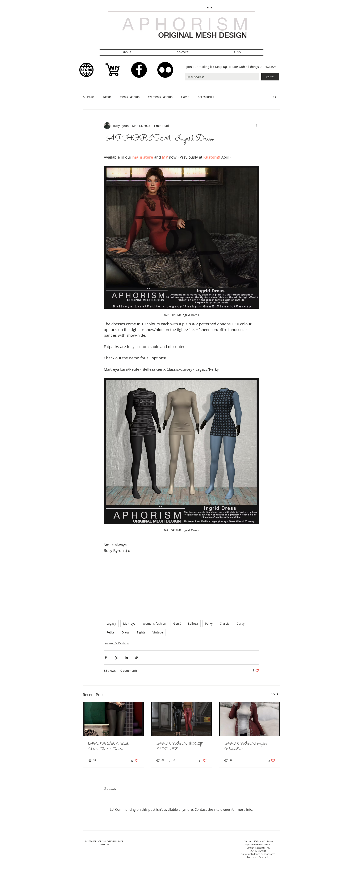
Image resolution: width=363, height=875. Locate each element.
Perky (209, 623)
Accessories (206, 97)
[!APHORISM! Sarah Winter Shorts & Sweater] (113, 719)
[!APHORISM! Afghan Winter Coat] (249, 719)
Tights (141, 632)
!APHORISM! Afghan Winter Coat (245, 746)
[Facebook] (139, 70)
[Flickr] (165, 70)
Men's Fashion (130, 97)
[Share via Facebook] (106, 658)
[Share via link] (137, 658)
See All (275, 694)
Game (185, 97)
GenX (177, 623)
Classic (224, 623)
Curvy (241, 623)
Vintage (158, 632)
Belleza (193, 623)
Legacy (111, 623)
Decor (107, 97)
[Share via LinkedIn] (126, 658)
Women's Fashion (160, 97)
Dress (126, 632)
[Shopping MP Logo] (113, 70)
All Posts (89, 97)
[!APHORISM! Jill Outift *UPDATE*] (181, 719)
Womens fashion (154, 623)
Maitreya (129, 623)
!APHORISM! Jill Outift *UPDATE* (179, 746)
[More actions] (256, 125)
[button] (182, 52)
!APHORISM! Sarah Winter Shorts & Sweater (108, 746)
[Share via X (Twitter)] (116, 658)
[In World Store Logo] (86, 70)
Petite (110, 632)
